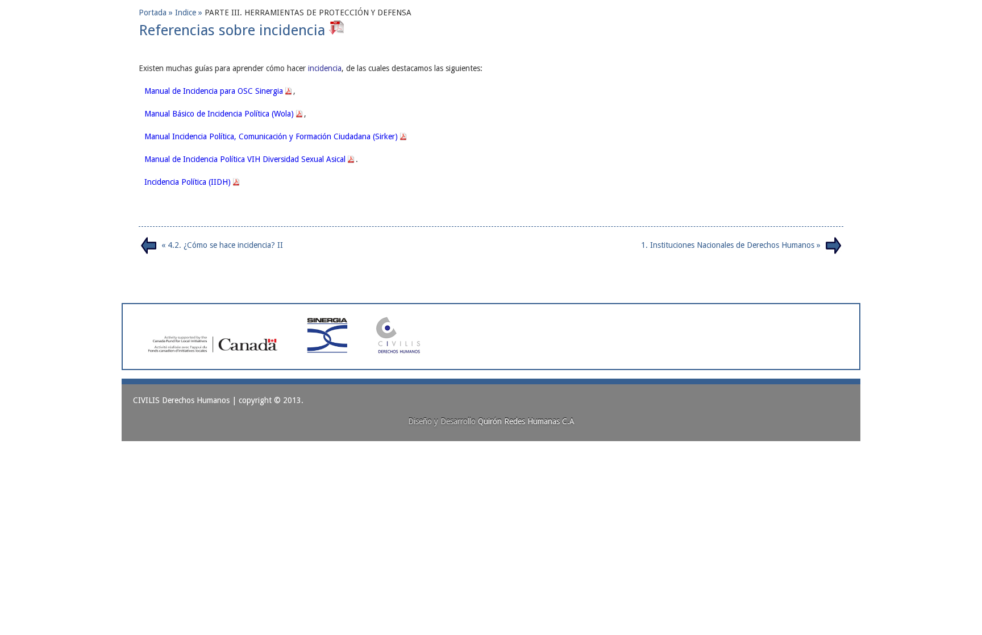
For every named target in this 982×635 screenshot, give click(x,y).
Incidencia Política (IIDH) (187, 181)
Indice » (190, 12)
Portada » (157, 12)
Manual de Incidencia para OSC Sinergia (213, 91)
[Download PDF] (337, 30)
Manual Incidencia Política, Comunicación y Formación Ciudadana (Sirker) (271, 136)
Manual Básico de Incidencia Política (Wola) (219, 113)
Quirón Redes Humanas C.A (526, 421)
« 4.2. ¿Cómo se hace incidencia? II (222, 245)
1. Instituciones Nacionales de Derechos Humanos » (731, 245)
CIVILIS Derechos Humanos (181, 400)
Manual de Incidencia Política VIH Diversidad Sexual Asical (245, 159)
